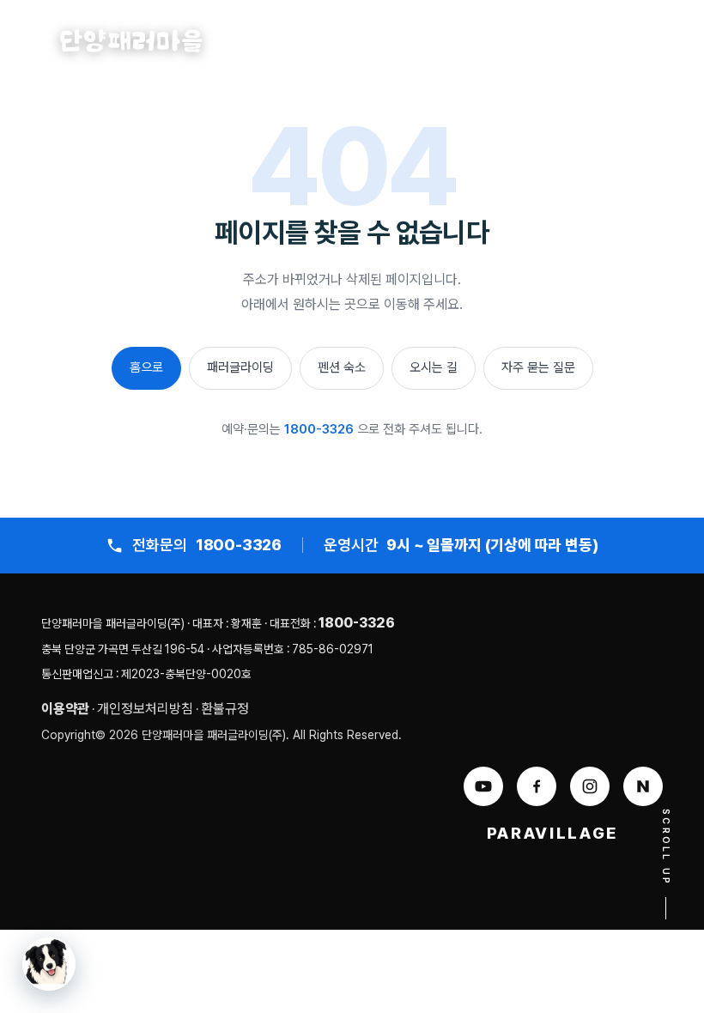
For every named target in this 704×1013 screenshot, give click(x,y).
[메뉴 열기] (665, 42)
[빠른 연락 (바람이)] (49, 964)
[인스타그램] (590, 786)
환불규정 (225, 709)
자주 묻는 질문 (538, 367)
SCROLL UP (665, 848)
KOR (614, 42)
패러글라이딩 (240, 367)
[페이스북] (536, 786)
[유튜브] (483, 786)
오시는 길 (434, 367)
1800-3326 (319, 429)
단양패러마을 (131, 41)
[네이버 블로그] (643, 786)
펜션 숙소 (342, 367)
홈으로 (146, 367)
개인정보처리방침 (145, 709)
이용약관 (65, 709)
